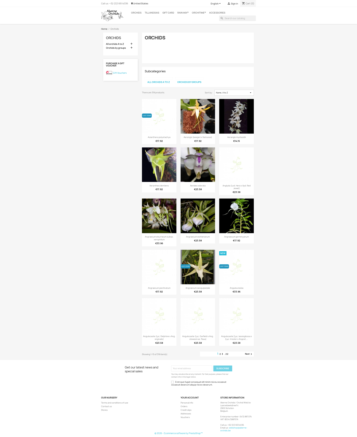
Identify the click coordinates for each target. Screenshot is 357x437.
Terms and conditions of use (114, 402)
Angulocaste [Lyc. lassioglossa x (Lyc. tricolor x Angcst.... (236, 337)
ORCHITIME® (199, 12)
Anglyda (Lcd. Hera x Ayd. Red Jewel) (237, 187)
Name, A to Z (234, 92)
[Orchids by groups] (189, 78)
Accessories (217, 12)
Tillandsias (152, 12)
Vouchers (185, 417)
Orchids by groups (116, 47)
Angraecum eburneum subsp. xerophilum (159, 238)
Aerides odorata (198, 185)
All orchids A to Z (115, 44)
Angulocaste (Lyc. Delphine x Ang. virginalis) (159, 337)
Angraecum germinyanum (236, 236)
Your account (190, 397)
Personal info (187, 402)
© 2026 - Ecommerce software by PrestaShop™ (179, 433)
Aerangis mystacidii (236, 137)
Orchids (136, 12)
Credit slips (186, 410)
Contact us (106, 406)
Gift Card (168, 12)
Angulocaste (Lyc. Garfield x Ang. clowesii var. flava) (198, 337)
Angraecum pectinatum (159, 288)
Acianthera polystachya (159, 137)
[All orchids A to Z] (159, 78)
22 (227, 354)
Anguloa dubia (236, 288)
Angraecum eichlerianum (198, 236)
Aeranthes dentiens (159, 185)
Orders (184, 406)
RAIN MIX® (183, 12)
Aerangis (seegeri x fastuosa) (198, 137)
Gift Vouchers (120, 72)
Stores (104, 410)
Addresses (186, 413)
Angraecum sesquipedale (198, 288)
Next (249, 354)
